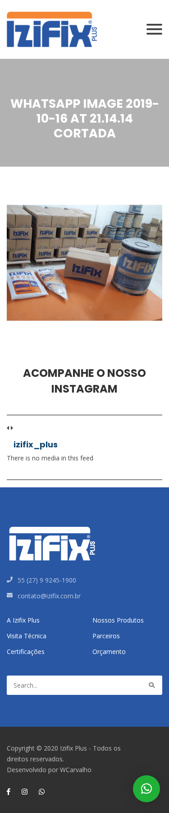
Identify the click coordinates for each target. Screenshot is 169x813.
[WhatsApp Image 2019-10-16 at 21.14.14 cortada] (84, 262)
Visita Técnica (26, 636)
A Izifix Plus (23, 620)
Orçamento (109, 651)
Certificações (26, 651)
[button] (146, 788)
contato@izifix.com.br (49, 596)
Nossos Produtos (118, 620)
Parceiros (106, 636)
